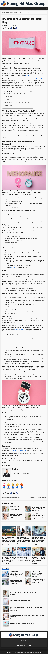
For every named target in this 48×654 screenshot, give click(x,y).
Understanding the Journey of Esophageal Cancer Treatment (5, 581)
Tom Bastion (6, 25)
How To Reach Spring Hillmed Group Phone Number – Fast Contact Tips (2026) (28, 581)
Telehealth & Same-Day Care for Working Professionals (6, 624)
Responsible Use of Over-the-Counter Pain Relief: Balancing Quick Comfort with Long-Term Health (28, 516)
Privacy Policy (14, 650)
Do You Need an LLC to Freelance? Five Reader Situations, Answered (5, 509)
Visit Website (16, 473)
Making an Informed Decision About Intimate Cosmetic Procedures (5, 516)
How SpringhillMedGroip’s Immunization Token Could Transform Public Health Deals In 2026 (6, 616)
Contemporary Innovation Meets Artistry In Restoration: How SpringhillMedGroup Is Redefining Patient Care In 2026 (38, 540)
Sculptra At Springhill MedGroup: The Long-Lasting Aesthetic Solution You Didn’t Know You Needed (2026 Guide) (23, 539)
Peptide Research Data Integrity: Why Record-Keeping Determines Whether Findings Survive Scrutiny (5, 574)
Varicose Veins (9, 98)
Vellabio (27, 75)
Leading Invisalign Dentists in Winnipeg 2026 (6, 601)
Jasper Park (5, 544)
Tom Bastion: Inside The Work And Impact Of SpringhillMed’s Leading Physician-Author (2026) (38, 560)
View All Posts (26, 473)
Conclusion (6, 104)
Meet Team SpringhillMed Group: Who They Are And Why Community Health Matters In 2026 (6, 609)
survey (27, 117)
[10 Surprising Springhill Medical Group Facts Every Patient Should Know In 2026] (24, 551)
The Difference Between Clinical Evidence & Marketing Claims (28, 509)
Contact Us (37, 650)
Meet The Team (30, 650)
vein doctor (12, 267)
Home (9, 650)
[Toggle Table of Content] (30, 92)
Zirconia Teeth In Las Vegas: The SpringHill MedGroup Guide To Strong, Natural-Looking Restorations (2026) (9, 560)
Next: (38, 496)
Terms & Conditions (22, 650)
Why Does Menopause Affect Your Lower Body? (14, 93)
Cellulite (7, 99)
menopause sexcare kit (20, 329)
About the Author (8, 105)
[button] (3, 28)
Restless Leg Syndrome (10, 96)
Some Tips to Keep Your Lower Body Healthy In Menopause (17, 102)
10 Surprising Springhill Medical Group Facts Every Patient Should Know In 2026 (23, 559)
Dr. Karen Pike (39, 79)
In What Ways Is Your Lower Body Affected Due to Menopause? (18, 95)
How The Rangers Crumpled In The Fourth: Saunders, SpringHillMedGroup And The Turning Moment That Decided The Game (8, 540)
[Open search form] (46, 8)
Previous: (11, 496)
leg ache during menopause (19, 450)
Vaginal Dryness (9, 100)
